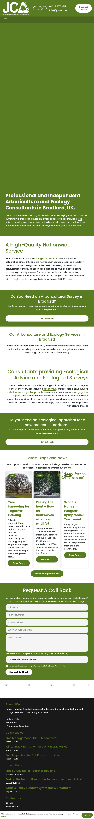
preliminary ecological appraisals (24, 392)
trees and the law (69, 222)
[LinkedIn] (44, 8)
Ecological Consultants (47, 258)
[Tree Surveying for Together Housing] (19, 519)
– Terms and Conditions (17, 726)
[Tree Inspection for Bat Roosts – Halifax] (47, 757)
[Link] (16, 8)
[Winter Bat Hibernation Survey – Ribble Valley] (47, 748)
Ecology (34, 215)
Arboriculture (17, 215)
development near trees (27, 222)
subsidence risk (50, 222)
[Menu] (47, 20)
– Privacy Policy (13, 719)
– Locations (11, 722)
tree (22, 279)
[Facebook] (35, 8)
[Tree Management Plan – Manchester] (47, 739)
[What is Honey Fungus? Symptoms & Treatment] (75, 519)
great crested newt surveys (35, 225)
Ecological (11, 712)
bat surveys (49, 388)
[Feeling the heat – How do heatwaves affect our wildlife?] (47, 519)
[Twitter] (40, 8)
